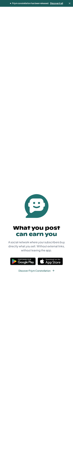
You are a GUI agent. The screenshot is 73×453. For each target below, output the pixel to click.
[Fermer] (69, 3)
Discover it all (56, 3)
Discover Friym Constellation (35, 270)
